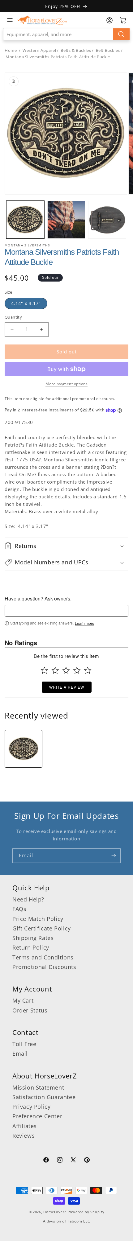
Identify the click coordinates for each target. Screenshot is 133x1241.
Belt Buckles (108, 50)
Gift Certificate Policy (41, 928)
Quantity (13, 317)
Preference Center (37, 1116)
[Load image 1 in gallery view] (25, 220)
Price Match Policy (37, 918)
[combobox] (66, 34)
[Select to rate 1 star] (44, 670)
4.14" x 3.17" (26, 303)
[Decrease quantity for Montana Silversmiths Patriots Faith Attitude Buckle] (12, 329)
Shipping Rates (33, 938)
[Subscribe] (113, 855)
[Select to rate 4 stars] (77, 670)
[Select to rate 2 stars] (55, 670)
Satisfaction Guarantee (43, 1097)
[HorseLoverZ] (42, 20)
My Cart (22, 1000)
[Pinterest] (87, 1161)
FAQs (19, 909)
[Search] (121, 34)
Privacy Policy (31, 1106)
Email (20, 1053)
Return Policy (30, 947)
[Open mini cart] (123, 20)
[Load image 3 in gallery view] (107, 220)
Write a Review (66, 687)
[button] (66, 546)
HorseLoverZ (54, 1212)
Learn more (84, 623)
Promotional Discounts (44, 967)
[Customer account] (109, 20)
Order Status (29, 1010)
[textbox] (66, 610)
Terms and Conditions (43, 957)
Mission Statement (38, 1087)
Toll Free (24, 1044)
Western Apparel (39, 50)
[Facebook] (46, 1161)
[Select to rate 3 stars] (66, 670)
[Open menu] (10, 20)
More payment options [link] (66, 383)
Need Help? (28, 899)
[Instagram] (59, 1161)
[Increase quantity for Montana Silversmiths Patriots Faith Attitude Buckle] (41, 329)
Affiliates (24, 1126)
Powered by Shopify (86, 1212)
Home (11, 50)
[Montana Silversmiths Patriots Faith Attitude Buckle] (23, 748)
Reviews (23, 1135)
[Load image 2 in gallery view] (66, 220)
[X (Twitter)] (73, 1161)
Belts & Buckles (76, 50)
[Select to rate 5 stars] (87, 670)
